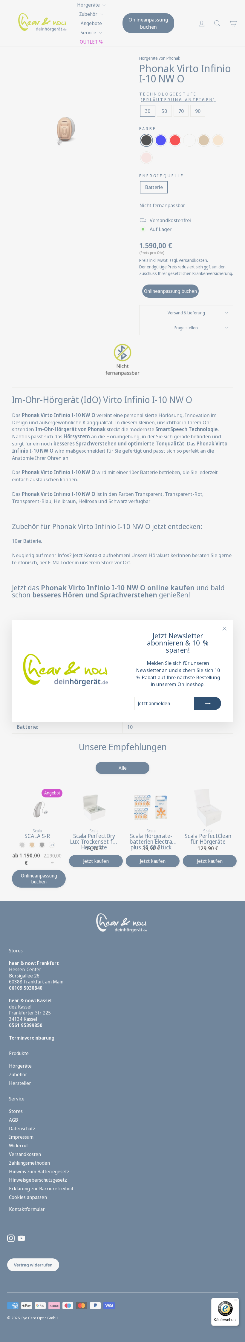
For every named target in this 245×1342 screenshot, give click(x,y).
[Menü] (235, 1301)
